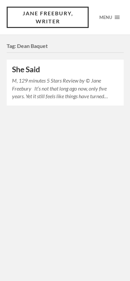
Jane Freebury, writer (48, 17)
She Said (26, 69)
